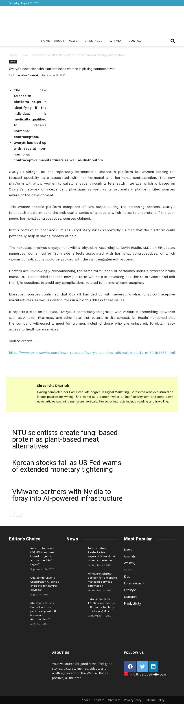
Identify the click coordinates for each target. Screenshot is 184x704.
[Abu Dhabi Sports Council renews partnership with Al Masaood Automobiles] (18, 605)
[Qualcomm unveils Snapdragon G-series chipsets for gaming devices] (18, 581)
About (59, 40)
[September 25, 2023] (75, 551)
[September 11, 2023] (75, 602)
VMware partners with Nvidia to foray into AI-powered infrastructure (67, 495)
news (25, 55)
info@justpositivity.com (147, 674)
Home (45, 40)
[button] (173, 41)
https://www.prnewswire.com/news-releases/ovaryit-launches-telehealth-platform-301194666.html (92, 353)
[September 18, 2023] (75, 577)
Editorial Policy (155, 700)
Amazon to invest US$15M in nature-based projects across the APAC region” (42, 556)
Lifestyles (94, 40)
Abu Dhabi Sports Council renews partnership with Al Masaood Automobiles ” (43, 611)
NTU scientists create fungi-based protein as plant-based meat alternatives (65, 439)
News (73, 40)
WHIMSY (116, 40)
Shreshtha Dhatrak (26, 75)
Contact (136, 40)
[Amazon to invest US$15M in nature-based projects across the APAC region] (18, 551)
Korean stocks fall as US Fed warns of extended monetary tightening (66, 466)
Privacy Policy (132, 700)
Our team (114, 700)
